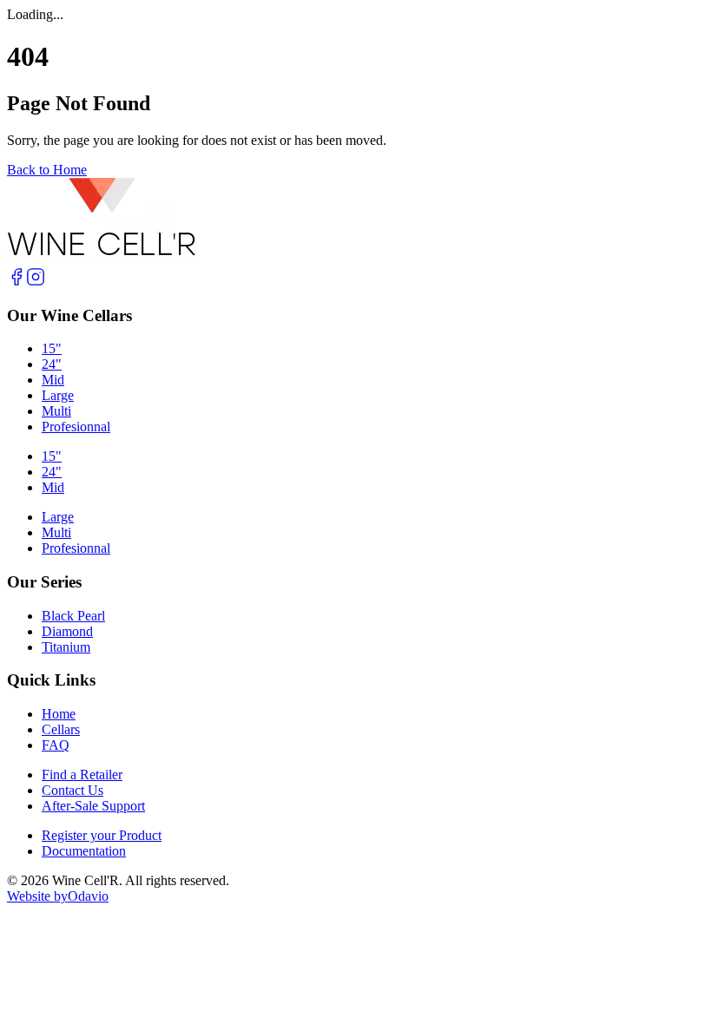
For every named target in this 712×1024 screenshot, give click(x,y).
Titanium (66, 647)
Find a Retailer (82, 774)
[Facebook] (16, 281)
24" (52, 364)
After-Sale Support (93, 805)
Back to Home (47, 169)
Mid (53, 379)
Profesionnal (76, 426)
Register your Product (102, 835)
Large (58, 395)
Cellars (61, 729)
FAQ (55, 745)
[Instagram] (35, 281)
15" (52, 348)
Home (59, 713)
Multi (56, 411)
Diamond (67, 631)
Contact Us (72, 790)
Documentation (84, 850)
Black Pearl (73, 615)
